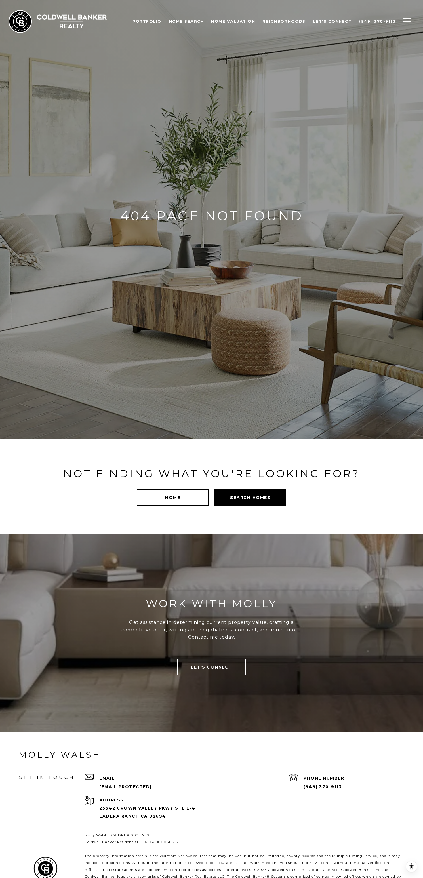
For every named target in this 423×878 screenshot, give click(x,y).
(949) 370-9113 (323, 786)
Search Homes (250, 497)
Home (172, 497)
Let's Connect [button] (211, 667)
